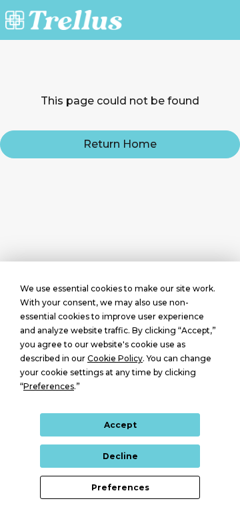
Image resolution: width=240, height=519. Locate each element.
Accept (120, 425)
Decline (120, 456)
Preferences (120, 487)
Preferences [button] (48, 386)
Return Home (120, 144)
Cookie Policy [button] (115, 358)
